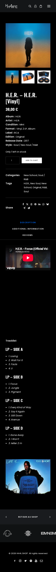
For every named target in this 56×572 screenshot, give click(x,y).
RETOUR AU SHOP (28, 517)
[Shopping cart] (39, 6)
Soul (26, 191)
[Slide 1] (12, 77)
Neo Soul (35, 183)
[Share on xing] (24, 208)
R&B (44, 187)
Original (37, 187)
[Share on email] (28, 208)
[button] (49, 6)
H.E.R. (26, 183)
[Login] (34, 6)
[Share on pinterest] (35, 204)
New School (30, 175)
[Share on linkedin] (39, 204)
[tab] (28, 230)
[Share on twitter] (27, 204)
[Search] (28, 6)
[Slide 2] (28, 77)
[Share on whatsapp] (43, 204)
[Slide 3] (43, 77)
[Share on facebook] (23, 204)
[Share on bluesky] (47, 204)
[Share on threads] (31, 204)
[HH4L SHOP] (11, 6)
